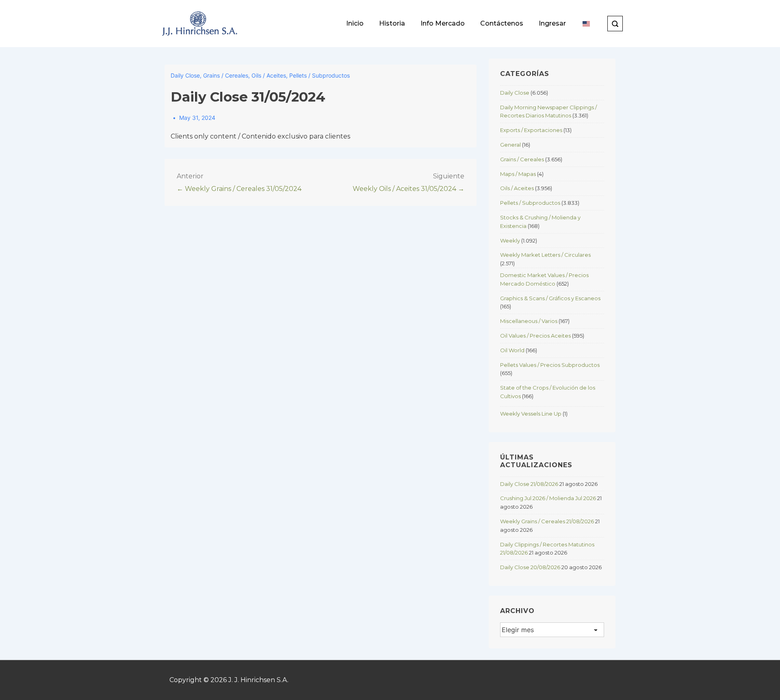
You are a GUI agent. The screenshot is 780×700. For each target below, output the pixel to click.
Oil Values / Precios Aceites (535, 335)
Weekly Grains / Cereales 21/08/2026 (547, 521)
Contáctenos (501, 23)
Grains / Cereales (225, 75)
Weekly (510, 240)
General (510, 144)
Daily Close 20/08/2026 (530, 567)
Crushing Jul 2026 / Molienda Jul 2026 (548, 498)
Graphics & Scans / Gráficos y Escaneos (550, 298)
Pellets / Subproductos (319, 75)
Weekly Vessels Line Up (530, 413)
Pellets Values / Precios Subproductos (550, 365)
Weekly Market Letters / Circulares (545, 254)
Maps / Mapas (518, 174)
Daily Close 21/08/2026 (529, 484)
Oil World (512, 350)
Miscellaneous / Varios (528, 321)
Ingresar (552, 23)
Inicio (355, 23)
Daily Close (185, 75)
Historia (392, 23)
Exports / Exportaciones (531, 130)
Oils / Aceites (268, 75)
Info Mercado (442, 23)
